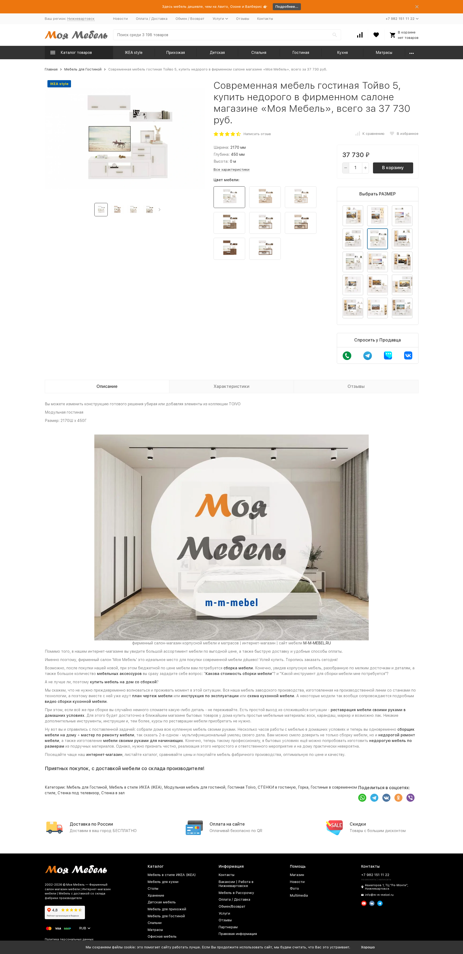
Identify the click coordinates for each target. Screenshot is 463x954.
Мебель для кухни (163, 882)
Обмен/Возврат (232, 906)
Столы (153, 888)
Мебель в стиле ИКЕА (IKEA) (135, 787)
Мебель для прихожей (167, 909)
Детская (217, 52)
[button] (159, 209)
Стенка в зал (113, 793)
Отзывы (242, 19)
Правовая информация (238, 934)
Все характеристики (231, 170)
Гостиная (300, 52)
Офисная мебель (162, 936)
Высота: (221, 161)
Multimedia (299, 895)
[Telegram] (374, 798)
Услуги (224, 913)
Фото (294, 888)
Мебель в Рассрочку (236, 893)
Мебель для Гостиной (83, 69)
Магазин (297, 875)
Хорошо (368, 947)
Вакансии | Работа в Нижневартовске (236, 884)
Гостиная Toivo (241, 787)
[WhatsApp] (362, 798)
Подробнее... (286, 7)
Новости (120, 19)
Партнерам (228, 927)
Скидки (358, 824)
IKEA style (134, 52)
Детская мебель (162, 902)
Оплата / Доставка (151, 19)
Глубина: (222, 154)
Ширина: (221, 147)
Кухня (342, 52)
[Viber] (410, 798)
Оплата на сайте (227, 824)
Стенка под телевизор (78, 793)
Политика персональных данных (69, 939)
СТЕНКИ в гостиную (277, 787)
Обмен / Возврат (190, 19)
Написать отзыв (257, 134)
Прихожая (175, 52)
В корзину (393, 167)
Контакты (265, 19)
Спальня (258, 52)
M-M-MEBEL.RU (317, 643)
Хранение (156, 895)
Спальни (155, 923)
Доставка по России (91, 824)
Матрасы (384, 52)
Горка (303, 787)
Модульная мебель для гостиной (194, 787)
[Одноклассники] (398, 798)
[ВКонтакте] (386, 798)
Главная (51, 69)
